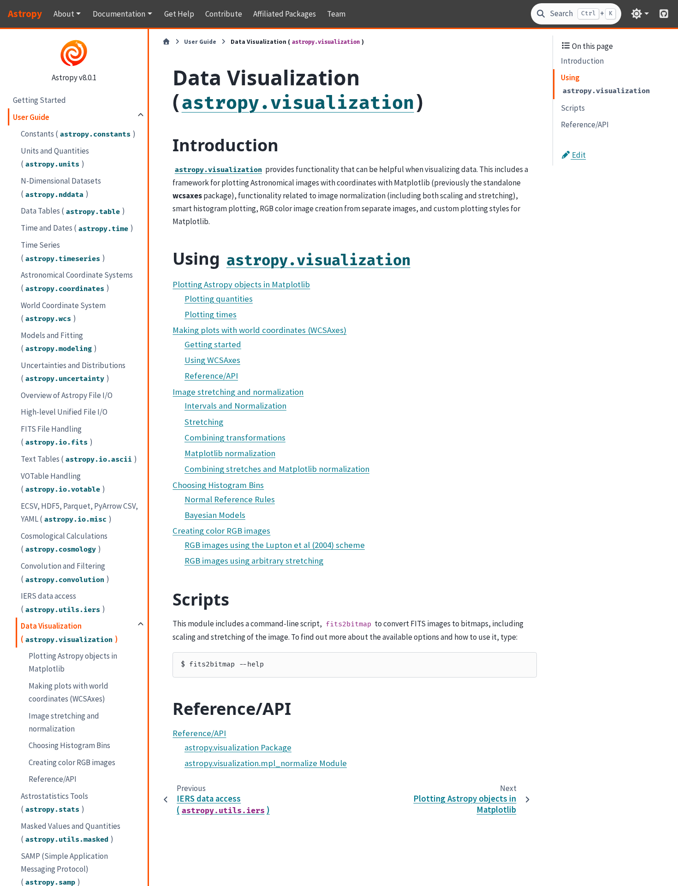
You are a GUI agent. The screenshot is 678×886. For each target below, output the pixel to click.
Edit (578, 155)
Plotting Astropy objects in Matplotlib (73, 662)
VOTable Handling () (63, 482)
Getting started (212, 344)
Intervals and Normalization (235, 405)
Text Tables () (79, 458)
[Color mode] (639, 13)
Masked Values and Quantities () (70, 832)
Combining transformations (234, 437)
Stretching (203, 421)
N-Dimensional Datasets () (61, 187)
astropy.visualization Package (237, 747)
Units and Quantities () (55, 156)
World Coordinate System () (63, 311)
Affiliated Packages (284, 14)
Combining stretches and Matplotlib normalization (276, 469)
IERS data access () (63, 602)
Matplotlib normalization (229, 453)
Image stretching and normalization (64, 721)
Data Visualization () (69, 632)
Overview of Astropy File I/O (67, 395)
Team (336, 14)
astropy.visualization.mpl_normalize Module (265, 763)
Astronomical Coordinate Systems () (77, 281)
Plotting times (210, 314)
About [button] (64, 14)
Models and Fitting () (59, 341)
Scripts (573, 107)
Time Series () (63, 251)
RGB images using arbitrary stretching (253, 560)
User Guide (31, 117)
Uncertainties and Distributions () (73, 371)
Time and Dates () (77, 228)
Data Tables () (73, 211)
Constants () (78, 133)
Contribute (223, 14)
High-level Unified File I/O (64, 412)
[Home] (166, 42)
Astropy (25, 13)
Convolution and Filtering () (65, 571)
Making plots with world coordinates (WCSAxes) (68, 691)
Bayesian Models (214, 515)
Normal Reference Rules (229, 499)
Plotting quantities (218, 298)
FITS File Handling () (57, 434)
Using (605, 83)
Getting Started (39, 100)
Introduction (582, 60)
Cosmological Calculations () (64, 541)
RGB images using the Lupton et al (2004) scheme (274, 545)
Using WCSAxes (212, 360)
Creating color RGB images (72, 762)
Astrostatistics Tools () (54, 802)
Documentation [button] (119, 14)
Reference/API (53, 779)
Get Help (179, 14)
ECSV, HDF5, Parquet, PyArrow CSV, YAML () (79, 511)
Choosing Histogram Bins (69, 745)
